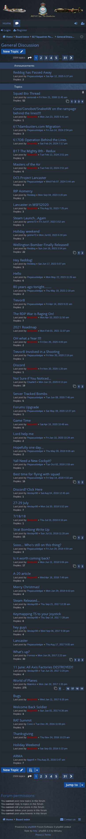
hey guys (20, 627)
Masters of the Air (26, 164)
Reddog (31, 195)
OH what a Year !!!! (27, 338)
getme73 (31, 221)
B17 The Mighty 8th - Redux (34, 151)
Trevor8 (19, 300)
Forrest (31, 655)
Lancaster (20, 640)
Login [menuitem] (76, 24)
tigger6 (30, 759)
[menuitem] (68, 819)
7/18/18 (19, 516)
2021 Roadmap (25, 327)
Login (7, 30)
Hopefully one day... (28, 447)
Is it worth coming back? (31, 558)
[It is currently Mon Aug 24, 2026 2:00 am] (81, 36)
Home (7, 23)
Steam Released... (26, 600)
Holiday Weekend (26, 745)
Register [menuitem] (83, 24)
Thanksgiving (23, 733)
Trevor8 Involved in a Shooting (36, 351)
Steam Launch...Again (29, 218)
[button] (29, 57)
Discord (19, 365)
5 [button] (56, 58)
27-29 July (21, 503)
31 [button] (65, 58)
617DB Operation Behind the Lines (39, 140)
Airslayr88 (32, 493)
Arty (35, 831)
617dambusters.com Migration (36, 126)
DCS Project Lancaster (29, 177)
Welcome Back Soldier (30, 707)
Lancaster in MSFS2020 (31, 204)
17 (72, 688)
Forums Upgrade (26, 407)
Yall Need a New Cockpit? (32, 460)
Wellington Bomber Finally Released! (41, 244)
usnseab (31, 97)
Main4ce (31, 684)
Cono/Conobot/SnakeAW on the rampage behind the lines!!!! (44, 110)
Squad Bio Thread (26, 93)
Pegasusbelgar (35, 76)
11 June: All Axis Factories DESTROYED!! (43, 667)
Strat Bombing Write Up (31, 529)
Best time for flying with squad (36, 474)
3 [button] (46, 58)
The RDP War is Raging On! (33, 314)
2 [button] (41, 58)
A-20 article (22, 573)
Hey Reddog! (22, 260)
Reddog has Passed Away (32, 72)
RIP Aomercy (23, 191)
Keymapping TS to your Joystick (37, 614)
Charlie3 (31, 382)
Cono (30, 724)
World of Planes (25, 680)
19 (82, 688)
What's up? (21, 652)
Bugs (17, 696)
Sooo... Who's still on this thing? (37, 545)
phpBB (31, 827)
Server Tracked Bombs (30, 393)
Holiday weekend (26, 231)
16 (68, 688)
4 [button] (51, 58)
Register (22, 30)
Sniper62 (32, 116)
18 (77, 688)
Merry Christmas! (26, 587)
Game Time (22, 420)
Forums (17, 24)
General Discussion (20, 45)
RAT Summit (22, 720)
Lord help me (23, 434)
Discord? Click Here (27, 489)
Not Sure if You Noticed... (32, 378)
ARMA (18, 756)
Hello (17, 273)
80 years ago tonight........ (32, 287)
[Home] (43, 10)
